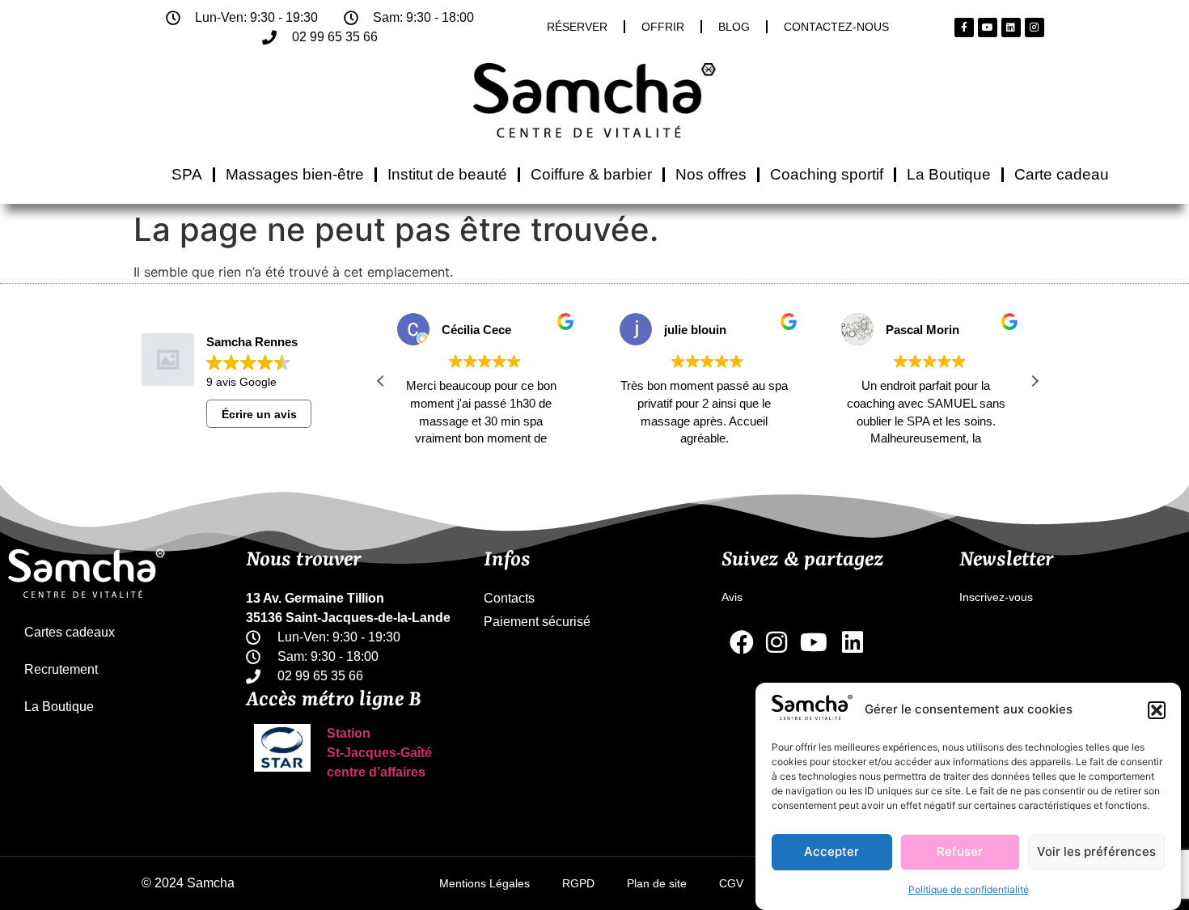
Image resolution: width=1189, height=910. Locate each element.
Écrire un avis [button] (259, 414)
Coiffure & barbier (591, 174)
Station (348, 733)
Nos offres (711, 174)
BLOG (734, 26)
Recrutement (61, 669)
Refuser (960, 852)
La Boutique (949, 174)
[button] (1157, 710)
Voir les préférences (1096, 852)
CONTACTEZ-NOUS (836, 26)
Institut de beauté (447, 174)
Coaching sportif (826, 174)
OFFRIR (662, 26)
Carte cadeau (1061, 174)
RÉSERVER (577, 26)
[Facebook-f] (964, 27)
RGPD (578, 883)
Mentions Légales (484, 883)
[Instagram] (1034, 27)
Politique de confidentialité (968, 889)
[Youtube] (987, 27)
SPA (186, 174)
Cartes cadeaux (69, 632)
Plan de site (657, 883)
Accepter (831, 852)
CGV (731, 883)
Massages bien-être (295, 174)
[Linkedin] (1011, 27)
